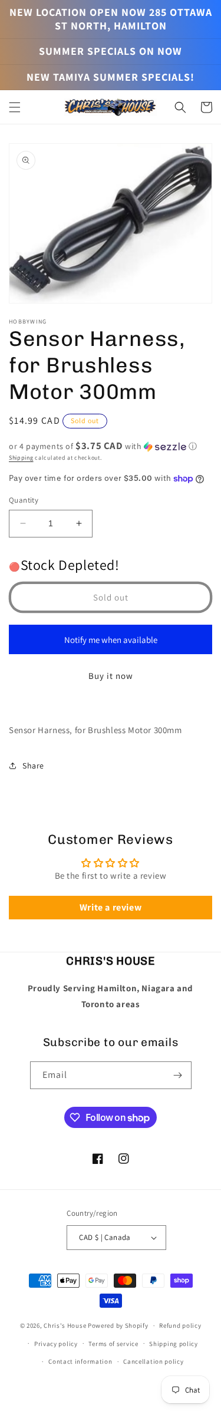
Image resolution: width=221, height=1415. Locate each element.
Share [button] (33, 765)
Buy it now (110, 675)
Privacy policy (56, 1344)
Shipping (21, 457)
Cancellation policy (153, 1361)
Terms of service (113, 1344)
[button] (15, 107)
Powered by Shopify (118, 1325)
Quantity (23, 500)
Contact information (80, 1361)
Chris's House (65, 1325)
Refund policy (180, 1325)
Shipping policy (173, 1344)
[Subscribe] (178, 1075)
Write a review (110, 907)
